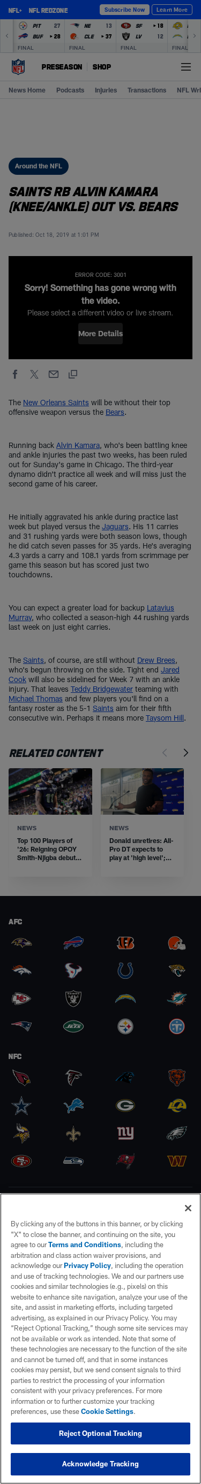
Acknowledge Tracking (100, 1463)
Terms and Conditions (84, 1244)
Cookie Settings (107, 1411)
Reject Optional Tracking (100, 1433)
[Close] (188, 1208)
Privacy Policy (87, 1265)
